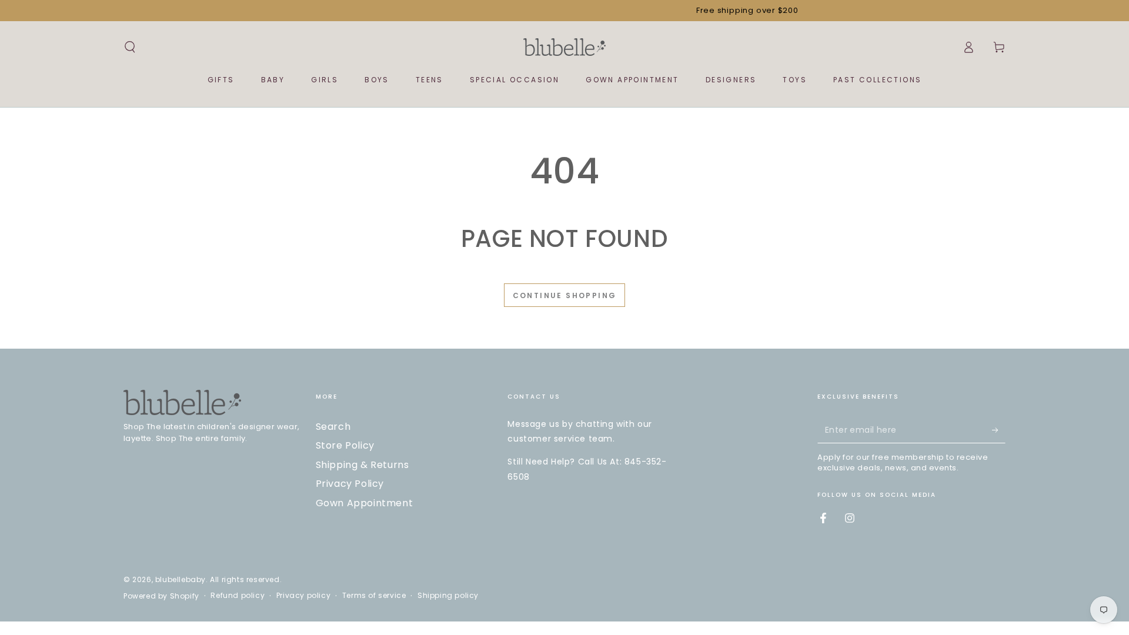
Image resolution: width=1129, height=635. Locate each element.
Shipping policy (448, 595)
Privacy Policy (350, 483)
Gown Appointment (364, 503)
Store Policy (345, 445)
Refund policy (238, 595)
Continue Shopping (565, 295)
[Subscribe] (999, 430)
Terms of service (374, 595)
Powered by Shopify (161, 596)
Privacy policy (303, 595)
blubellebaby (180, 579)
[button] (130, 47)
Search (333, 426)
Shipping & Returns (362, 465)
